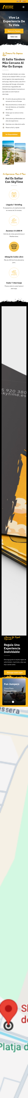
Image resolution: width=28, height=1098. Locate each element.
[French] (18, 1)
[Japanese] (22, 1)
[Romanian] (23, 1)
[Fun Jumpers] (14, 691)
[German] (20, 1)
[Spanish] (25, 1)
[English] (17, 1)
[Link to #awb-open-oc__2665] (23, 7)
